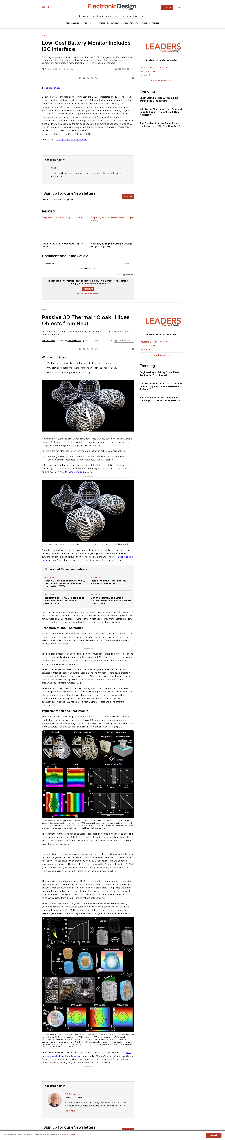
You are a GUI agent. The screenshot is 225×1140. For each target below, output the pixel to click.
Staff (44, 69)
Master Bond (146, 71)
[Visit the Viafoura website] (128, 275)
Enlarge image (53, 88)
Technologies (72, 23)
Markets (87, 23)
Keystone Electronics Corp (153, 67)
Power (45, 35)
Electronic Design (76, 340)
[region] (88, 269)
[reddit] (92, 78)
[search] (48, 7)
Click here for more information (71, 139)
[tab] (49, 263)
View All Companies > (161, 81)
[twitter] (88, 78)
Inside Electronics (150, 23)
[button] (43, 7)
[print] (133, 78)
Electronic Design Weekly (107, 23)
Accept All (213, 1135)
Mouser (144, 75)
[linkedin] (84, 78)
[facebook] (79, 78)
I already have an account (88, 294)
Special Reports (130, 23)
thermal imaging (76, 472)
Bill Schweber (48, 340)
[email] (96, 78)
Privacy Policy (76, 1134)
